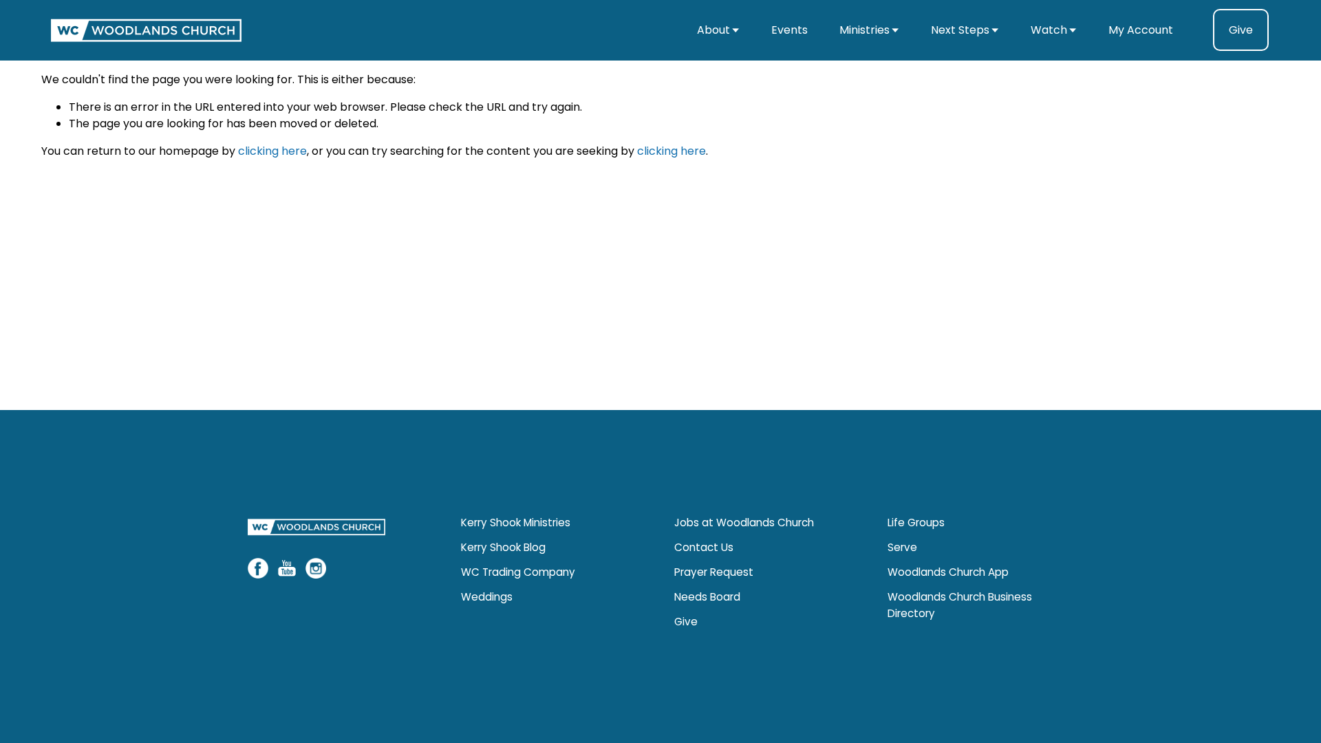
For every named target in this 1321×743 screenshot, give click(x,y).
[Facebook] (258, 568)
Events (789, 30)
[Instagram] (315, 568)
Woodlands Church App (948, 572)
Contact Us (703, 547)
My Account (1140, 30)
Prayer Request (713, 572)
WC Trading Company (518, 572)
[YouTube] (287, 568)
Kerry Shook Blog (503, 547)
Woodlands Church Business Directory (960, 605)
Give (1241, 30)
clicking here (272, 151)
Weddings (487, 597)
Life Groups (916, 522)
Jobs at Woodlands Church (744, 522)
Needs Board (707, 597)
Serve (902, 547)
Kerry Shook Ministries (515, 522)
